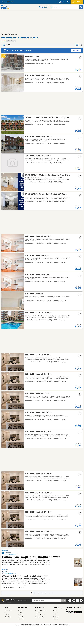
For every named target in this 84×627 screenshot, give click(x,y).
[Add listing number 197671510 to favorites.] (79, 314)
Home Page (4, 34)
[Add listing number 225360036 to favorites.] (79, 513)
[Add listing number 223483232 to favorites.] (79, 138)
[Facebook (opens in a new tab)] (70, 601)
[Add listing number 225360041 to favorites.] (79, 394)
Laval (54, 614)
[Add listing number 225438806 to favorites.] (79, 256)
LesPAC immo (21, 612)
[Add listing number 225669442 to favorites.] (79, 195)
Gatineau (55, 618)
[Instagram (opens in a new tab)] (77, 601)
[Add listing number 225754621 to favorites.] (79, 118)
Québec (55, 610)
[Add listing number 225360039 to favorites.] (79, 433)
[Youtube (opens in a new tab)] (81, 601)
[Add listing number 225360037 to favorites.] (79, 494)
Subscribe (63, 600)
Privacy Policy (8, 616)
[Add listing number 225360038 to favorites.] (79, 475)
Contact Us (7, 614)
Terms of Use (21, 618)
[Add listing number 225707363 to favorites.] (79, 157)
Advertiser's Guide (39, 612)
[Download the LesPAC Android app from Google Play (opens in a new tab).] (78, 613)
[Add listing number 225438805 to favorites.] (79, 276)
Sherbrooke (56, 616)
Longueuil (55, 612)
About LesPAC (8, 610)
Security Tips (21, 616)
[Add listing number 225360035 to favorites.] (79, 532)
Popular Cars (21, 614)
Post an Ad (20, 610)
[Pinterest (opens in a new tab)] (74, 601)
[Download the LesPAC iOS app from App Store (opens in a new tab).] (70, 613)
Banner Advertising (39, 616)
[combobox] (66, 7)
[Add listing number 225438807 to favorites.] (79, 237)
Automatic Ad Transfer (40, 614)
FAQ (5, 612)
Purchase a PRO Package (41, 610)
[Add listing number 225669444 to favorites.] (79, 176)
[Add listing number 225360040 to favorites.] (79, 414)
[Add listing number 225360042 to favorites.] (79, 375)
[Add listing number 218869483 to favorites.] (79, 295)
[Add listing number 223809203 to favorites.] (79, 57)
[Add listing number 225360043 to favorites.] (79, 356)
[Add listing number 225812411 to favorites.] (79, 76)
